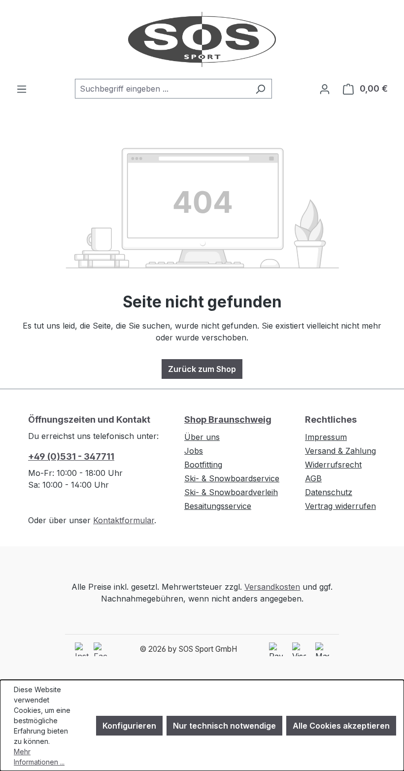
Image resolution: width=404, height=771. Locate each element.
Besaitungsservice (217, 506)
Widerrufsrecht (333, 464)
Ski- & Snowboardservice (231, 478)
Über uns (202, 437)
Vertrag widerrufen (340, 506)
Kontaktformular (123, 520)
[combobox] (162, 89)
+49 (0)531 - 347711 (71, 456)
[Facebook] (100, 649)
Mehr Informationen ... (39, 756)
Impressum (326, 437)
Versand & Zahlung (340, 451)
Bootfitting (203, 464)
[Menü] (22, 89)
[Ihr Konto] (325, 89)
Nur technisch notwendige (224, 726)
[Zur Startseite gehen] (202, 39)
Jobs (193, 451)
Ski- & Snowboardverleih (231, 492)
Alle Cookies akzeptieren (341, 726)
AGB (313, 478)
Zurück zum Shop (202, 369)
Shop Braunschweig (227, 419)
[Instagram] (82, 649)
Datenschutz (328, 492)
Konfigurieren (129, 726)
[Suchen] (260, 89)
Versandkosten (272, 587)
